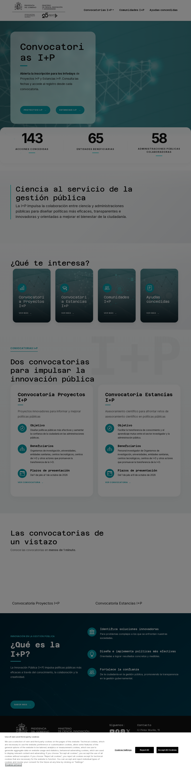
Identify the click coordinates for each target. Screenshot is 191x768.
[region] (95, 750)
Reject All (144, 750)
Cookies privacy (13, 765)
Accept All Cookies (167, 750)
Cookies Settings (123, 750)
